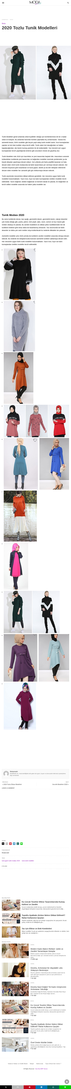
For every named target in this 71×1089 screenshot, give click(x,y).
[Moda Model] (35, 3)
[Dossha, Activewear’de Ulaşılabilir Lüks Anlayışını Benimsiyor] (15, 970)
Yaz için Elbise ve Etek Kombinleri (37, 929)
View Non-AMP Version (41, 1069)
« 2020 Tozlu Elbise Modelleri (12, 784)
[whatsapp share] (18, 843)
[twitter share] (3, 843)
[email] (18, 1087)
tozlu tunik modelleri (28, 860)
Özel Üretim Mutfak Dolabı (41, 1042)
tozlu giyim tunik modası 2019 (11, 860)
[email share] (7, 843)
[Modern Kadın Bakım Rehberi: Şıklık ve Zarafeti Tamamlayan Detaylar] (15, 951)
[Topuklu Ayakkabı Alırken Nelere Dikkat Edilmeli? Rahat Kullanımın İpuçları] (11, 918)
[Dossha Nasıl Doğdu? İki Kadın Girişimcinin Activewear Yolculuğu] (15, 989)
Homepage (5, 19)
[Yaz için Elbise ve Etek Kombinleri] (11, 932)
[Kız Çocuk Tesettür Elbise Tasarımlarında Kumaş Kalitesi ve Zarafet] (11, 905)
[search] (68, 3)
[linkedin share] (14, 843)
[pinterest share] (10, 843)
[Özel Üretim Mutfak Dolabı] (15, 1044)
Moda (11, 19)
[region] (35, 11)
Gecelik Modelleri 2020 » (60, 784)
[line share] (21, 843)
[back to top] (67, 1081)
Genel (33, 944)
